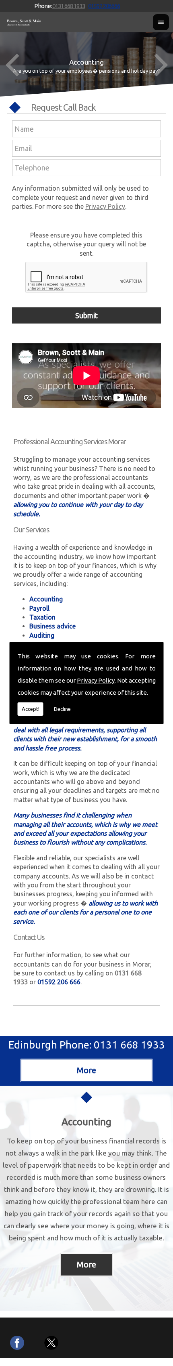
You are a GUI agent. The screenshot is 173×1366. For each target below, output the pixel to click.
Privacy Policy (96, 680)
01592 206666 (104, 5)
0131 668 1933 (68, 5)
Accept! (30, 709)
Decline (62, 709)
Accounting (86, 1121)
